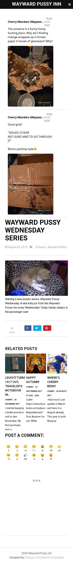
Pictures (40, 247)
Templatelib (57, 557)
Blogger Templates (36, 557)
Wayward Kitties (57, 247)
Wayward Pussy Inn (36, 4)
